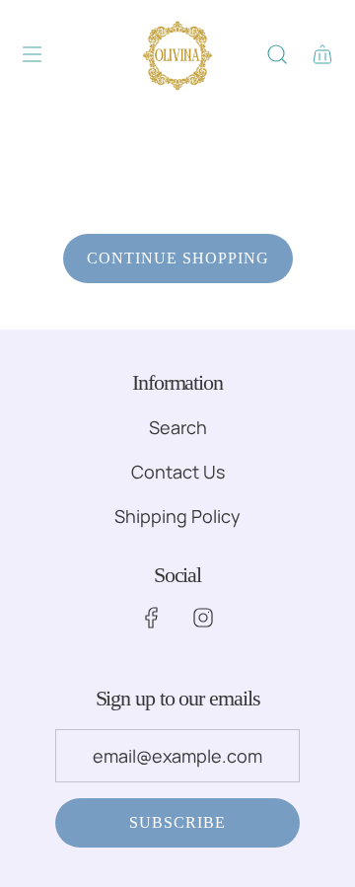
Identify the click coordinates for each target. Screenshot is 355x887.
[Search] (276, 54)
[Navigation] (31, 54)
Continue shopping (178, 258)
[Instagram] (203, 617)
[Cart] (321, 54)
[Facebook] (152, 617)
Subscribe (177, 822)
